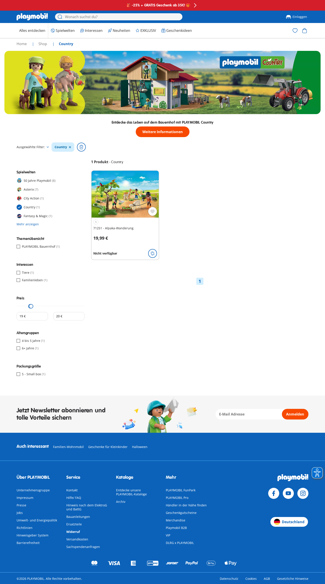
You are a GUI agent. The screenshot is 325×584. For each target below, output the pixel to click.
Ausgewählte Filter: (31, 147)
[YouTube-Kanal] (288, 493)
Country (61, 147)
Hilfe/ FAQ (73, 498)
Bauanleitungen (78, 517)
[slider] (31, 306)
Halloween (139, 447)
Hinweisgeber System (32, 535)
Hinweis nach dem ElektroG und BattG (86, 507)
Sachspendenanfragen (83, 547)
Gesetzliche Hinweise (292, 578)
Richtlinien (24, 528)
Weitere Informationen (162, 131)
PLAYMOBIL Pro (177, 498)
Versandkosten (77, 539)
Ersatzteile (74, 524)
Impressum (25, 498)
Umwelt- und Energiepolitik (37, 520)
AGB (267, 578)
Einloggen (299, 17)
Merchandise (175, 520)
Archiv (120, 502)
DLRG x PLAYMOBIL (180, 543)
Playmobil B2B (176, 528)
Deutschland (293, 521)
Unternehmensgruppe (33, 490)
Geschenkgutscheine (181, 513)
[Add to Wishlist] (152, 211)
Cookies (251, 578)
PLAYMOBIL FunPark (180, 490)
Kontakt (72, 490)
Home (22, 43)
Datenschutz (229, 578)
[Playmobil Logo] (32, 16)
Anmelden (295, 414)
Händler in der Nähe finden (186, 505)
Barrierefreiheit (28, 543)
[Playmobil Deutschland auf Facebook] (273, 493)
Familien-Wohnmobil (68, 447)
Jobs (20, 513)
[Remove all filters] (81, 147)
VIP (168, 535)
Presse (21, 505)
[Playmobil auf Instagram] (302, 493)
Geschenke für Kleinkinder (108, 447)
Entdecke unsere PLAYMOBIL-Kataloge (131, 492)
